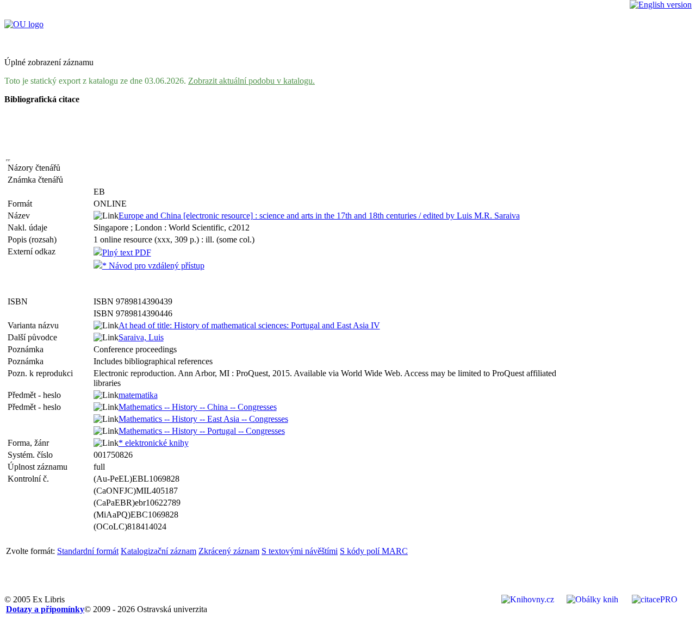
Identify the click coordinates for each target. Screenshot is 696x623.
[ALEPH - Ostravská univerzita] (24, 24)
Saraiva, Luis (141, 337)
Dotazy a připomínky (45, 609)
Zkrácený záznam (228, 551)
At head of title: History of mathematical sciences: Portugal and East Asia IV (249, 325)
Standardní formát (88, 551)
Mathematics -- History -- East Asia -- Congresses (203, 418)
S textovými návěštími (300, 551)
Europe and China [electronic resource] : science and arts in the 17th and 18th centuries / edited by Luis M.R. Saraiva (319, 215)
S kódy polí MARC (374, 551)
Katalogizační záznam (158, 551)
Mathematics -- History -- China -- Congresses (198, 407)
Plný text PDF (126, 252)
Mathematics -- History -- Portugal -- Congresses (202, 430)
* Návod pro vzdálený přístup (153, 265)
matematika (138, 395)
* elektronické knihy (154, 442)
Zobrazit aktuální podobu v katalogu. (251, 80)
